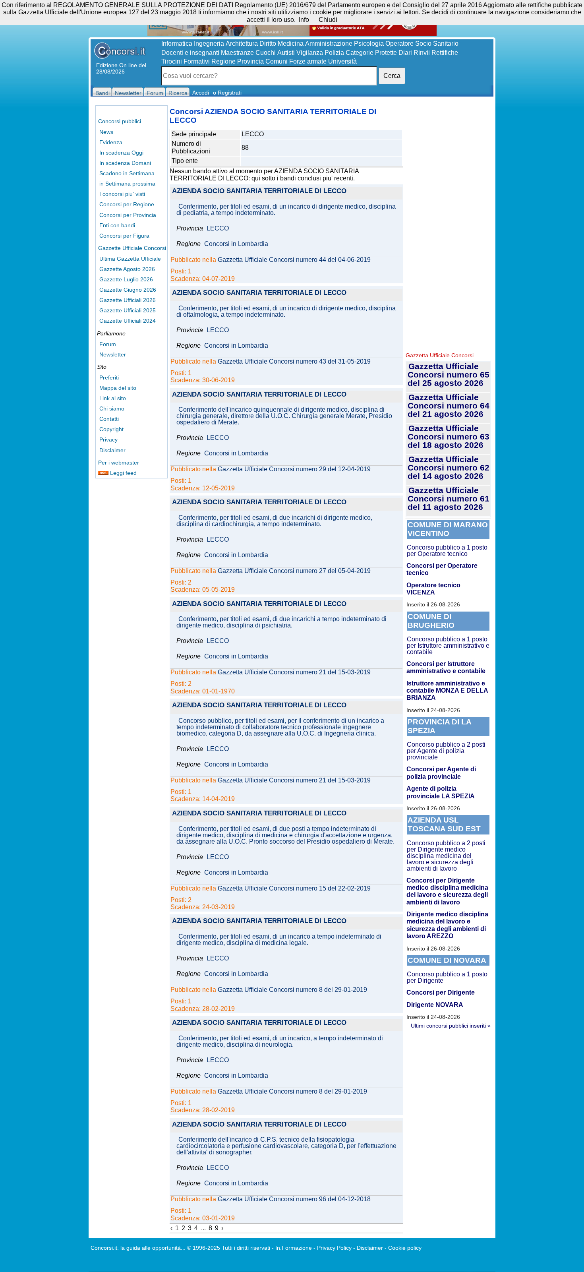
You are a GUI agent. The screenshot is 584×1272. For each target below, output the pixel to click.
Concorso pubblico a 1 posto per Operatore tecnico (447, 550)
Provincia (250, 61)
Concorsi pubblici (119, 121)
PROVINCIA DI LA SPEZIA (440, 726)
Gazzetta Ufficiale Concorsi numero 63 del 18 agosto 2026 (448, 436)
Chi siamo (111, 408)
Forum (107, 344)
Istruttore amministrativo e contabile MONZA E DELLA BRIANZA (447, 690)
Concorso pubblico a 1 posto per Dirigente (447, 977)
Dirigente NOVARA (434, 1004)
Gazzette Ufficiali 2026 (127, 300)
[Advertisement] (448, 226)
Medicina (291, 43)
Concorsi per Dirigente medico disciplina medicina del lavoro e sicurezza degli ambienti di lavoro (447, 891)
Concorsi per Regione (126, 204)
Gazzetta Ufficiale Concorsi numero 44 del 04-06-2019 (294, 260)
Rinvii (422, 52)
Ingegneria (209, 43)
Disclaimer (112, 450)
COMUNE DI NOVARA (447, 960)
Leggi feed (122, 473)
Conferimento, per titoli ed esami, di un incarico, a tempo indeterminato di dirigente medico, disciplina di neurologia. (279, 1041)
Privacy (108, 439)
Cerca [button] (391, 75)
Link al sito (112, 398)
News (106, 132)
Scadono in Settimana (127, 173)
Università (342, 61)
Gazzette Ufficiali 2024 (127, 321)
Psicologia (369, 43)
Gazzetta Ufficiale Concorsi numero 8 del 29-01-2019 (292, 990)
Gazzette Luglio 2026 (126, 279)
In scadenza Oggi (121, 152)
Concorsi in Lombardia (236, 244)
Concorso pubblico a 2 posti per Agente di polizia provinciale (446, 751)
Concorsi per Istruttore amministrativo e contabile (445, 667)
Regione (223, 61)
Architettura (242, 43)
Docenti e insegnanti (190, 52)
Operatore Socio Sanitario (421, 43)
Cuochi (265, 52)
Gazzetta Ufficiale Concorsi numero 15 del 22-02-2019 (294, 888)
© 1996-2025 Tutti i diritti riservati (228, 1248)
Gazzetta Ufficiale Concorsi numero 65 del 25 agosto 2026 (448, 374)
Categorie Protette (371, 52)
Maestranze (237, 52)
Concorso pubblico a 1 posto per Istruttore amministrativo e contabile (448, 645)
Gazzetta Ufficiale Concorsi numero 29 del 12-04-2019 (294, 469)
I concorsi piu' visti (122, 194)
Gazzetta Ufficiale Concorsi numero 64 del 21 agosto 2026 (448, 405)
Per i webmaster (118, 462)
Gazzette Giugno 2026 (127, 290)
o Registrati (227, 92)
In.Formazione (293, 1248)
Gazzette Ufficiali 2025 (127, 310)
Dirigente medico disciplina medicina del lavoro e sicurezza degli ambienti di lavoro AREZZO (447, 925)
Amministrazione (328, 43)
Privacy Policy (334, 1248)
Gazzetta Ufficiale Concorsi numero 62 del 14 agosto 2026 (448, 467)
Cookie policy (405, 1248)
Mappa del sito (117, 388)
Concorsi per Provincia (127, 215)
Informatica (176, 43)
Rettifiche (444, 52)
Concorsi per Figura (124, 235)
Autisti (286, 52)
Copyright (111, 429)
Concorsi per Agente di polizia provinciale (441, 773)
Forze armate (308, 61)
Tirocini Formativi (185, 61)
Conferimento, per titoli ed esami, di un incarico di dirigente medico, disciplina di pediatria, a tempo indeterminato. (286, 209)
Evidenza (110, 142)
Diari (405, 52)
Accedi (200, 92)
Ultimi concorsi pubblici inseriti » (451, 1025)
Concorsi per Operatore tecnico (442, 569)
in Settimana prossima (127, 183)
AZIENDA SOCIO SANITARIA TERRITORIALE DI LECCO (259, 191)
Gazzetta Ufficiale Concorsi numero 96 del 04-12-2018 (294, 1199)
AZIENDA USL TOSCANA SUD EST (444, 824)
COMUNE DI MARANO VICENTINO (448, 529)
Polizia (334, 52)
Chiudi (328, 19)
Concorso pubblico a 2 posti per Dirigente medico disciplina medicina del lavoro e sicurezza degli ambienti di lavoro (446, 856)
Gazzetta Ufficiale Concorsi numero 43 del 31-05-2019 (294, 361)
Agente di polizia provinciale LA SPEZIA (440, 792)
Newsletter (112, 354)
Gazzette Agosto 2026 (127, 269)
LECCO (218, 228)
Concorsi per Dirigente (440, 992)
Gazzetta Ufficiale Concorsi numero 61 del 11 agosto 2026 (448, 498)
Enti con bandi (117, 225)
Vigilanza (309, 52)
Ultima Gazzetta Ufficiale (130, 259)
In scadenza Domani (125, 163)
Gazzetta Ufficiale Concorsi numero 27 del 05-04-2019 (294, 571)
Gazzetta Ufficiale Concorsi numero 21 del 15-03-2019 (294, 672)
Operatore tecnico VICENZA (433, 589)
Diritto (267, 43)
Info (304, 19)
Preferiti (109, 377)
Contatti (109, 419)
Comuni (276, 61)
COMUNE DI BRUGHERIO (431, 620)
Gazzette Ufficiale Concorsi (132, 248)
